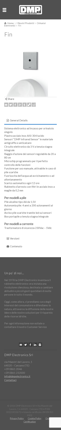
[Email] (6, 105)
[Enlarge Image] (30, 70)
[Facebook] (15, 105)
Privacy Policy (17, 418)
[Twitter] (11, 105)
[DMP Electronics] (30, 9)
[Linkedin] (35, 345)
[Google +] (20, 105)
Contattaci (10, 380)
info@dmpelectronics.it (17, 376)
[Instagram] (40, 345)
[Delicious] (29, 105)
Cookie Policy (34, 418)
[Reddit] (34, 105)
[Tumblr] (25, 105)
